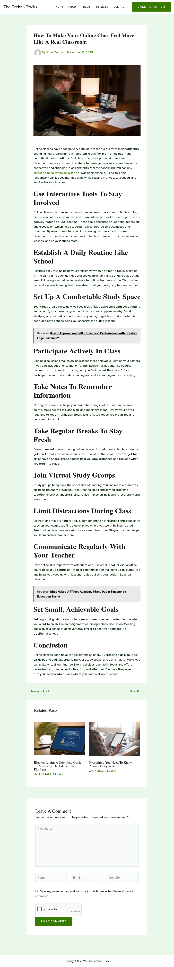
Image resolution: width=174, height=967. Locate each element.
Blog (86, 6)
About (73, 6)
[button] (151, 7)
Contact (120, 6)
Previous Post (38, 691)
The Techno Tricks (20, 7)
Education (58, 774)
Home (59, 6)
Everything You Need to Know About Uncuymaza (110, 764)
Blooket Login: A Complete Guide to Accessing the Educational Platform (58, 766)
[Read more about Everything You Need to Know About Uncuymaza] (114, 738)
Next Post (138, 691)
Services (102, 6)
